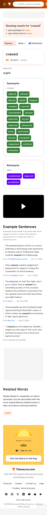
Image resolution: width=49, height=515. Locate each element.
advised (24, 94)
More (21, 43)
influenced (26, 125)
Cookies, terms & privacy (23, 488)
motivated (23, 131)
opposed (28, 176)
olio (24, 445)
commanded (14, 112)
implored (12, 125)
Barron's (11, 320)
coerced (25, 106)
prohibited (13, 182)
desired (29, 112)
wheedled (13, 150)
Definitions (36, 43)
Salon (10, 301)
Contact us (30, 483)
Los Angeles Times (15, 275)
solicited (27, 144)
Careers (18, 483)
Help (41, 483)
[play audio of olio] (17, 450)
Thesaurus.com (9, 4)
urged (8, 413)
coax (27, 30)
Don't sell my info (23, 500)
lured (10, 131)
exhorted (13, 119)
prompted (24, 138)
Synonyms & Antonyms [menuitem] (10, 43)
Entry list (7, 483)
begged (33, 100)
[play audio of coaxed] (7, 60)
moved (11, 138)
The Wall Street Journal (17, 259)
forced (25, 119)
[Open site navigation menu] (4, 4)
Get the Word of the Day (23, 458)
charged (12, 106)
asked (22, 100)
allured (11, 100)
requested (13, 144)
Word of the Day (23, 441)
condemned (14, 176)
